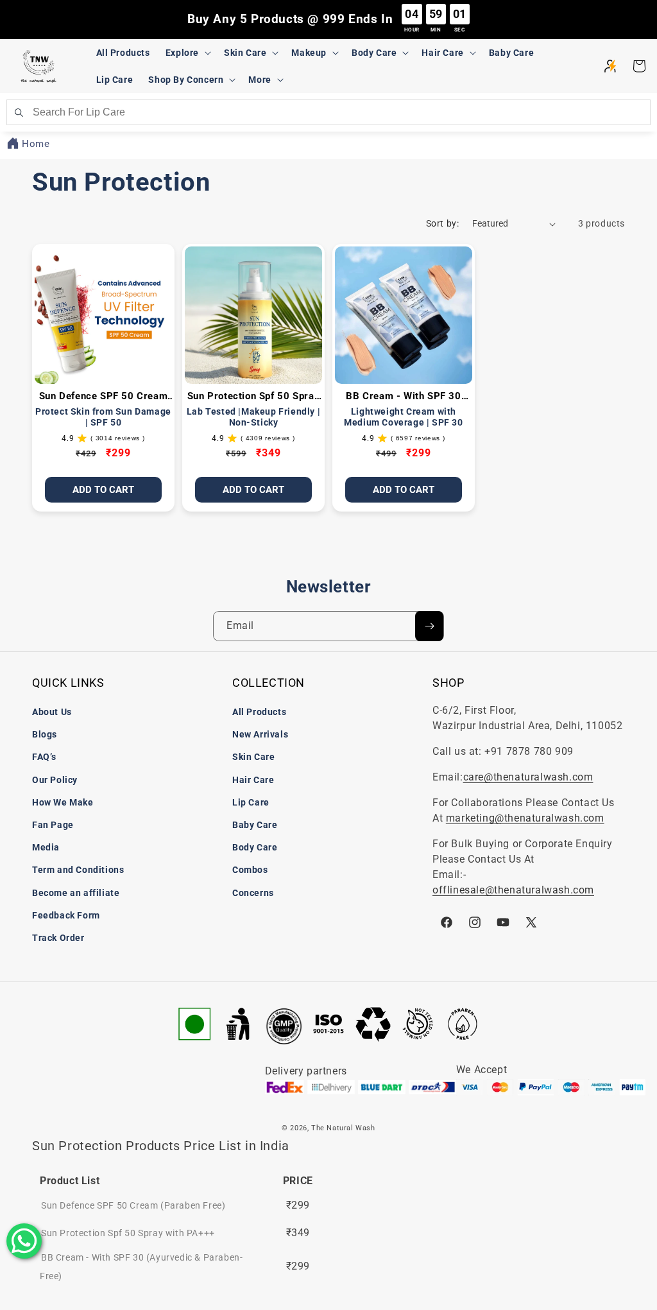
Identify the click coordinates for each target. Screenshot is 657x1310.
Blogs (44, 734)
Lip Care (250, 802)
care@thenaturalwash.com (528, 777)
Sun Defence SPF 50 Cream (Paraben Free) (103, 396)
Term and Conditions (78, 870)
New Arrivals (260, 734)
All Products (259, 712)
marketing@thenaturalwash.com (525, 818)
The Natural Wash (343, 1128)
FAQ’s (44, 757)
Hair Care (253, 780)
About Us (52, 712)
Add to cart (403, 490)
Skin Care (253, 757)
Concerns (253, 893)
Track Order (58, 938)
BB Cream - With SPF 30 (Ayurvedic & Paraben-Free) (403, 396)
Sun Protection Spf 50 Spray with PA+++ (253, 396)
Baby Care (254, 825)
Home (35, 144)
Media (46, 847)
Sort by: (442, 223)
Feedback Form (66, 915)
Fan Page (53, 825)
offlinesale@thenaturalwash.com (513, 890)
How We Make (63, 802)
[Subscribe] (429, 626)
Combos (250, 870)
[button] (187, 52)
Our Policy (55, 780)
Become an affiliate (75, 893)
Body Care (254, 847)
